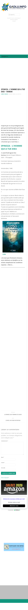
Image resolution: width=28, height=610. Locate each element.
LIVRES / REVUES (4, 94)
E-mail (3, 462)
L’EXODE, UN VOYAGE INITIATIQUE (13, 420)
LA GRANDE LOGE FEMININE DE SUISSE (13, 414)
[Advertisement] (14, 38)
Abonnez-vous (14, 505)
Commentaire (4, 441)
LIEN (4, 254)
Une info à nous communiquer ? (14, 18)
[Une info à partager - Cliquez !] (14, 547)
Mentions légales (14, 19)
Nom (2, 457)
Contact (14, 21)
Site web (3, 467)
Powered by (10, 510)
